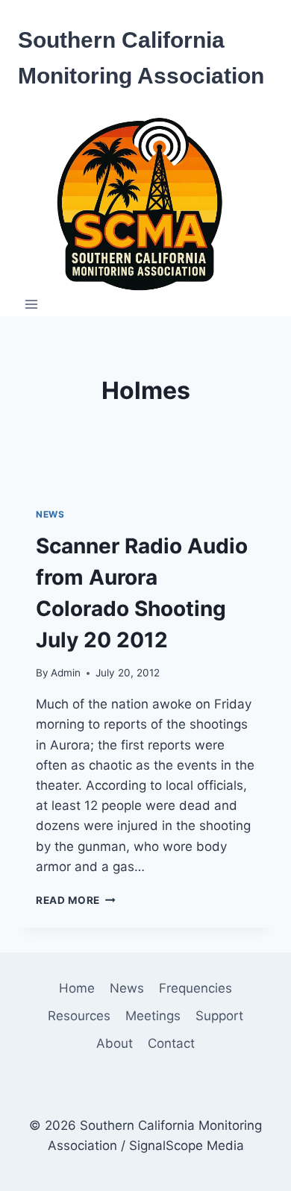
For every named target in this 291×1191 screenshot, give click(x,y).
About (114, 1043)
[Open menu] (32, 304)
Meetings (153, 1015)
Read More (76, 900)
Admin (66, 673)
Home (77, 988)
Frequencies (195, 988)
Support (219, 1015)
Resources (79, 1015)
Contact (171, 1043)
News (50, 514)
